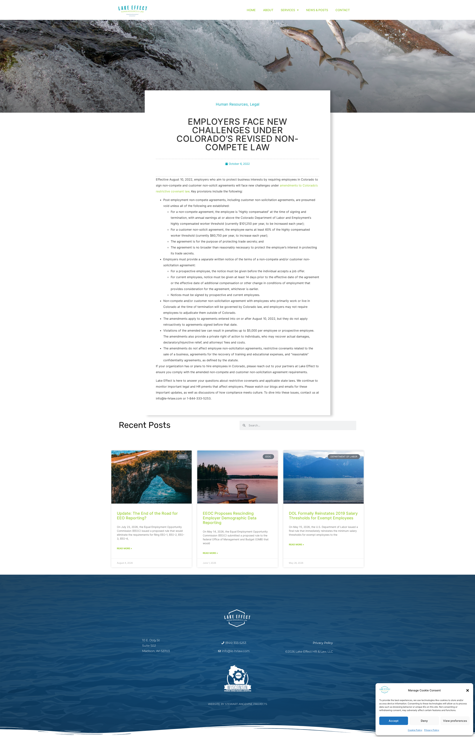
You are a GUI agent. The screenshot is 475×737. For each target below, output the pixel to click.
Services (288, 10)
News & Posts (317, 10)
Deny (424, 721)
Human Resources (232, 104)
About (268, 10)
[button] (467, 690)
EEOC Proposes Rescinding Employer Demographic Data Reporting (229, 518)
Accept (394, 721)
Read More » (124, 548)
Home (251, 10)
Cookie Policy (415, 730)
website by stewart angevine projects (237, 704)
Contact (342, 10)
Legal (254, 104)
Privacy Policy (431, 730)
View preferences (455, 721)
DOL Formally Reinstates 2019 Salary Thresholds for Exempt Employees (323, 515)
